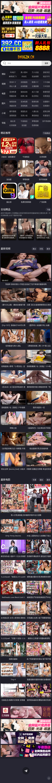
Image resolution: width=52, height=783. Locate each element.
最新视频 (5, 248)
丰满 (34, 480)
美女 (34, 249)
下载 (48, 209)
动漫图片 (46, 101)
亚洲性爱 (12, 92)
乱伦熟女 (35, 96)
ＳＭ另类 (46, 86)
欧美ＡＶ (35, 82)
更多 (48, 249)
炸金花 (24, 76)
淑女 (41, 480)
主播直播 (35, 86)
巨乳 (41, 249)
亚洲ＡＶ (12, 82)
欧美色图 (35, 101)
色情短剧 (35, 125)
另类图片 (46, 106)
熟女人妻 (12, 86)
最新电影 (5, 479)
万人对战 (35, 72)
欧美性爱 (46, 92)
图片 (4, 103)
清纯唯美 (24, 106)
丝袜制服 (24, 86)
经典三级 (24, 96)
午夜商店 (24, 121)
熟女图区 (35, 106)
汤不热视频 (46, 121)
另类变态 (46, 96)
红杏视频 (12, 125)
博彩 (4, 74)
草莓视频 (35, 121)
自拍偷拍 (24, 82)
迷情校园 (12, 115)
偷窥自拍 (12, 101)
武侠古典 (46, 111)
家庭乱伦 (24, 111)
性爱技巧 (46, 115)
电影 (4, 93)
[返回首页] (48, 778)
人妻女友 (35, 111)
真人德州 (24, 72)
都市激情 (12, 111)
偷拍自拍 (24, 92)
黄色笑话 (35, 115)
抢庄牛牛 (46, 76)
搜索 (46, 63)
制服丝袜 (12, 96)
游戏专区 (46, 72)
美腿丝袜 (12, 106)
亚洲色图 (24, 101)
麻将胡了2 (13, 76)
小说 (4, 113)
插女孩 (12, 121)
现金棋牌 (35, 76)
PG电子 (13, 72)
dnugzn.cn (26, 57)
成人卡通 (35, 92)
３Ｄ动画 (46, 82)
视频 (4, 83)
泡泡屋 (24, 125)
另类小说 (24, 115)
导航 (4, 123)
